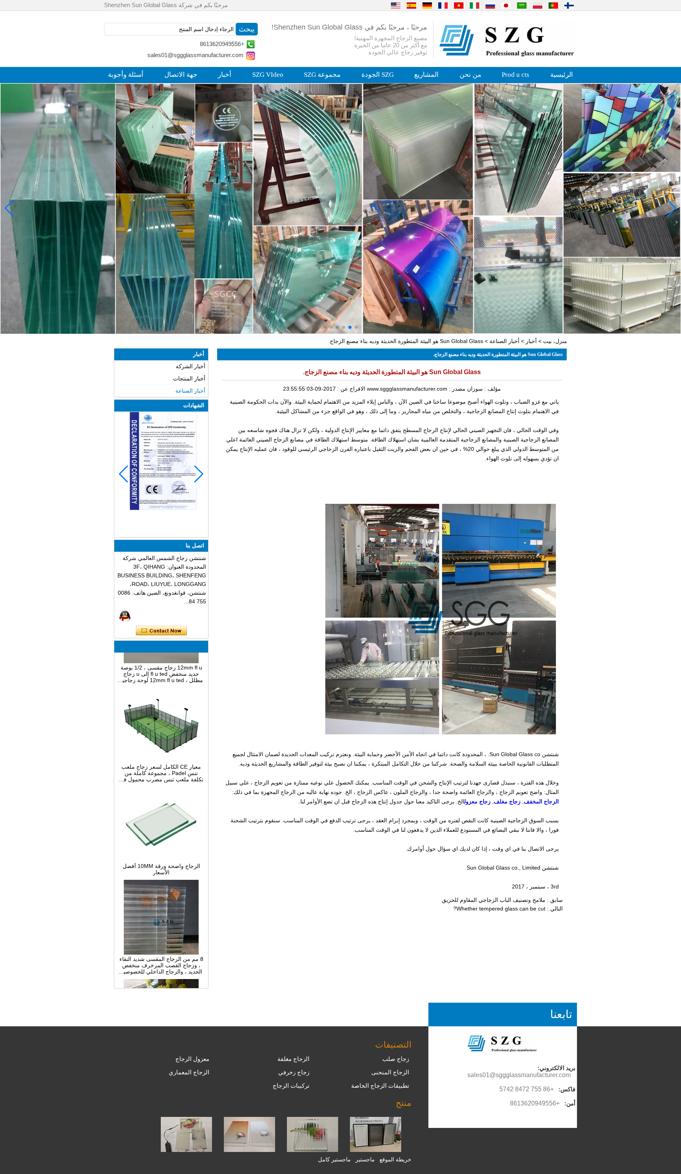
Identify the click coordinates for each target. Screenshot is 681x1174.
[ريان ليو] (125, 615)
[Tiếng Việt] (458, 5)
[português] (553, 5)
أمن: (569, 1103)
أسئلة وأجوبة (125, 74)
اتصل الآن (161, 631)
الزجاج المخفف (541, 801)
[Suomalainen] (569, 5)
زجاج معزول (477, 801)
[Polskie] (537, 5)
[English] (395, 5)
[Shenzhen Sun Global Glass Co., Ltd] (508, 55)
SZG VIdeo (267, 74)
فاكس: (566, 1089)
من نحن (470, 74)
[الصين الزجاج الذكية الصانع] (186, 1150)
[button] (356, 327)
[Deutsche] (427, 5)
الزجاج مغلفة (293, 1058)
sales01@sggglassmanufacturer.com (195, 55)
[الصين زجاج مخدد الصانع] (312, 1150)
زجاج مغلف (507, 801)
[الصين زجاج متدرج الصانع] (249, 1150)
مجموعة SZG (322, 74)
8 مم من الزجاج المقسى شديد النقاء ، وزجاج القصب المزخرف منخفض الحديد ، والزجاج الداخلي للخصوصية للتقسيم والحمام (161, 945)
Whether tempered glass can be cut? (499, 908)
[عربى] (522, 5)
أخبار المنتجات (189, 378)
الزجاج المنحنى (390, 1072)
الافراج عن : (350, 389)
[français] (443, 5)
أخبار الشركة (190, 366)
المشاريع (426, 74)
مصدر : (456, 389)
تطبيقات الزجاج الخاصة (380, 1085)
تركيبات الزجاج (291, 1085)
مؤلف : (492, 389)
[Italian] (474, 5)
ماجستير (365, 1159)
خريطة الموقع (395, 1159)
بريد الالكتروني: (556, 1068)
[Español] (411, 5)
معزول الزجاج (192, 1058)
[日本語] (506, 5)
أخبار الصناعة (504, 341)
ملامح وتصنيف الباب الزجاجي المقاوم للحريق (493, 900)
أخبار (224, 74)
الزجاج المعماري (189, 1072)
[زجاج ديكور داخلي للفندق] (340, 208)
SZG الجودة (377, 74)
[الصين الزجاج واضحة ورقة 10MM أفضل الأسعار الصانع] (161, 839)
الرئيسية (561, 74)
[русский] (490, 5)
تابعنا (561, 1014)
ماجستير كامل (334, 1159)
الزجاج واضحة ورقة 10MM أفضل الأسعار (161, 849)
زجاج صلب (395, 1058)
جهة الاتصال (180, 74)
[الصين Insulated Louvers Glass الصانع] (375, 1150)
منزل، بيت (555, 341)
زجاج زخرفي (293, 1072)
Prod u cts (515, 74)
